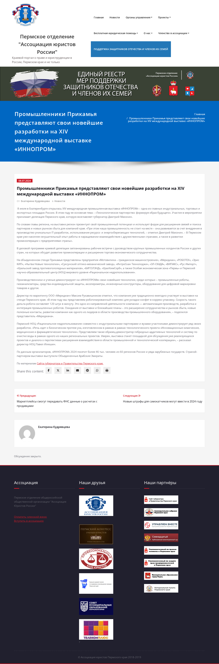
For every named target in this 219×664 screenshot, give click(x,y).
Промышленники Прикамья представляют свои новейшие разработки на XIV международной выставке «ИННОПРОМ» (166, 119)
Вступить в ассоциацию (29, 520)
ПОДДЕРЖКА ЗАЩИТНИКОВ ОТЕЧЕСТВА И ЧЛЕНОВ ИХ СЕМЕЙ (131, 49)
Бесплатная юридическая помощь (115, 33)
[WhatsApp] (97, 370)
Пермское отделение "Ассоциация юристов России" (47, 44)
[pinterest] (87, 370)
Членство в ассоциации (172, 33)
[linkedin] (67, 370)
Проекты (163, 17)
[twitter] (58, 370)
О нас (147, 33)
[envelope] (77, 370)
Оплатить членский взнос (30, 516)
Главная (99, 17)
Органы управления (138, 17)
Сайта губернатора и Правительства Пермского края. (70, 363)
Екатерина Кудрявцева (35, 201)
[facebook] (49, 370)
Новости (115, 17)
